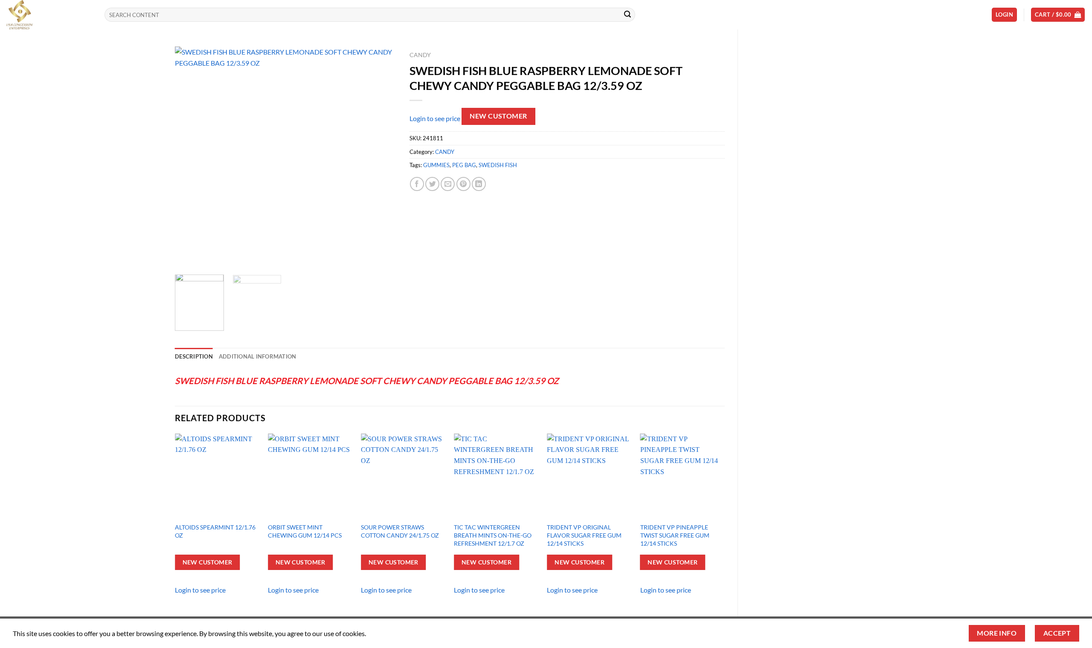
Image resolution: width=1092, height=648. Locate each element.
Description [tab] (194, 356)
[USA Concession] (49, 14)
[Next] (381, 157)
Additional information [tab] (257, 356)
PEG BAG (464, 165)
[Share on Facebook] (417, 184)
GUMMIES (436, 165)
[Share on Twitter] (432, 184)
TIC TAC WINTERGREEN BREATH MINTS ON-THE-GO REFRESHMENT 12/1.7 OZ (492, 535)
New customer (498, 116)
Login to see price (435, 119)
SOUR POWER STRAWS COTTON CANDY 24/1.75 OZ (400, 531)
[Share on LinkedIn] (479, 184)
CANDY (420, 55)
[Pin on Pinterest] (463, 184)
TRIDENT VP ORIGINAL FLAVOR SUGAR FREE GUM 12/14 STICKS (584, 535)
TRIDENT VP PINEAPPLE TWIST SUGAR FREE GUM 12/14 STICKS (674, 535)
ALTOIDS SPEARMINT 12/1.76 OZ (215, 531)
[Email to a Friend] (448, 184)
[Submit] (627, 15)
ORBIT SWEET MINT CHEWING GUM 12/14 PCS (305, 531)
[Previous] (190, 157)
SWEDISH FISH (498, 165)
